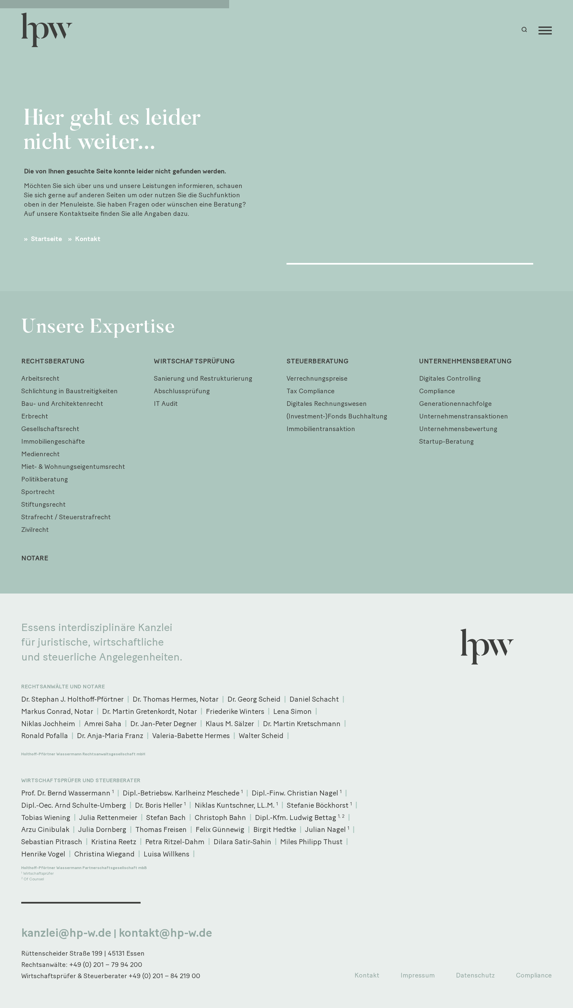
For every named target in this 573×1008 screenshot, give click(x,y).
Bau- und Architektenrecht (62, 404)
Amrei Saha (102, 723)
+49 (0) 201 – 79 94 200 (105, 965)
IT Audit (166, 404)
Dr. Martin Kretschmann (302, 723)
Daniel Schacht (314, 699)
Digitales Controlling (450, 378)
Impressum (418, 975)
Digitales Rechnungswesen (326, 404)
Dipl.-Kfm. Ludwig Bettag (300, 817)
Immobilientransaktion (320, 429)
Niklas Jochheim (48, 723)
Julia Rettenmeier (108, 817)
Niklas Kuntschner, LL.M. (236, 805)
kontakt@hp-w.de (165, 933)
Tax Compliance (310, 391)
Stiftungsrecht (43, 504)
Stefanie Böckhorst (319, 805)
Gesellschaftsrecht (50, 429)
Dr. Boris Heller (160, 805)
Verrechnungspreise (317, 378)
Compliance (437, 391)
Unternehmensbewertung (458, 429)
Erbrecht (34, 416)
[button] (525, 30)
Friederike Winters (235, 711)
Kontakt (86, 239)
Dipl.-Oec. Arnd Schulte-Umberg (73, 805)
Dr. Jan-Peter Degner (163, 723)
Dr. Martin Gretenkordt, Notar (149, 711)
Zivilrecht (35, 530)
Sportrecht (38, 492)
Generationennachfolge (455, 404)
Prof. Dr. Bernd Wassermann (67, 792)
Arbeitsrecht (40, 378)
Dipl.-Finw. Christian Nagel (297, 792)
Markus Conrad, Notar (57, 711)
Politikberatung (44, 479)
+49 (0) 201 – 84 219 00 (164, 976)
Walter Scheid (261, 735)
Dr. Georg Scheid (254, 699)
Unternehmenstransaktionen (463, 416)
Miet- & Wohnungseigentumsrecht (73, 467)
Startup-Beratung (446, 441)
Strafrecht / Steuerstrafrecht (66, 517)
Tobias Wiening (45, 817)
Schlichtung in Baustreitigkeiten (69, 391)
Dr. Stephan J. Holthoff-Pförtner (72, 699)
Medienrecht (40, 454)
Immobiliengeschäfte (53, 441)
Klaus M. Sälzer (230, 723)
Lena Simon (292, 711)
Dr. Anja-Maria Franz (110, 735)
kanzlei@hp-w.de (66, 933)
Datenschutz (475, 975)
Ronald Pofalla (44, 735)
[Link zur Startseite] (49, 30)
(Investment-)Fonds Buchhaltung (336, 416)
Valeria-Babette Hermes (191, 735)
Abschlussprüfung (182, 391)
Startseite (45, 239)
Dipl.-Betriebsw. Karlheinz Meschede (183, 792)
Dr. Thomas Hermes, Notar (176, 699)
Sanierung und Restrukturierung (203, 378)
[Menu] (545, 30)
